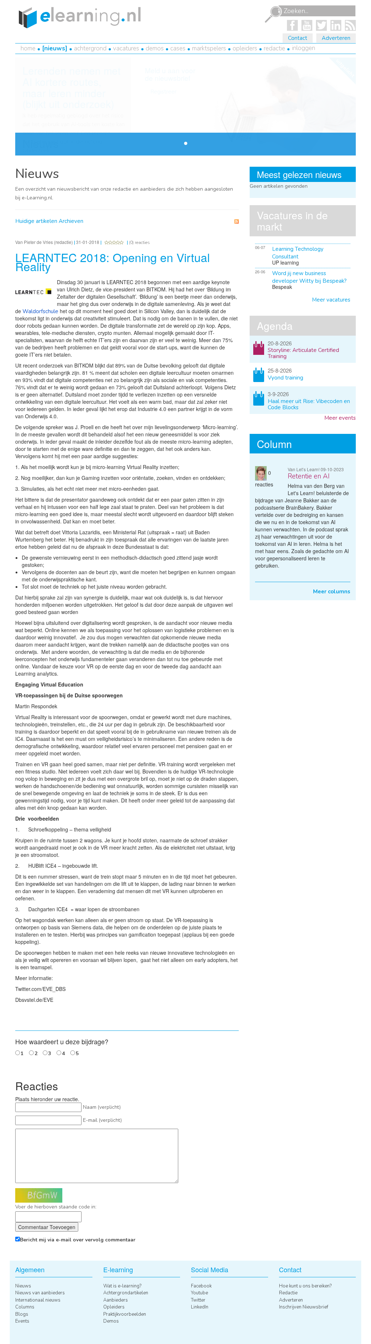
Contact (297, 38)
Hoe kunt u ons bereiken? (305, 1286)
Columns (24, 1307)
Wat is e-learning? (122, 1286)
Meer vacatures (331, 299)
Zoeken (273, 14)
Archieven (71, 221)
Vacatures (126, 48)
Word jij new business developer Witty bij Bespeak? (309, 277)
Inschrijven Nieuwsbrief (303, 1307)
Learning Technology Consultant (298, 252)
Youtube (199, 1293)
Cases (178, 48)
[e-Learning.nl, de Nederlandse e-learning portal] (78, 17)
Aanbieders (115, 1300)
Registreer (163, 91)
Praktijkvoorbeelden (124, 1314)
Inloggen (303, 48)
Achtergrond (90, 48)
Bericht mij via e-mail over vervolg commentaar (78, 1239)
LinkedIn (199, 1307)
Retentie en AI (309, 476)
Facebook (201, 1286)
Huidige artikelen (36, 221)
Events (22, 1321)
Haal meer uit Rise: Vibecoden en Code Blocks (309, 404)
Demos (155, 48)
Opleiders (245, 48)
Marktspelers (209, 48)
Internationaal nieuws (38, 1300)
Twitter (198, 1300)
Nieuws (54, 48)
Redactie (274, 48)
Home (28, 48)
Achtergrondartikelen (125, 1293)
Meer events (340, 418)
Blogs (21, 1314)
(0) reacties (139, 242)
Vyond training (285, 377)
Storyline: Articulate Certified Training (303, 353)
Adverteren (336, 38)
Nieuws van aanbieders (40, 1293)
